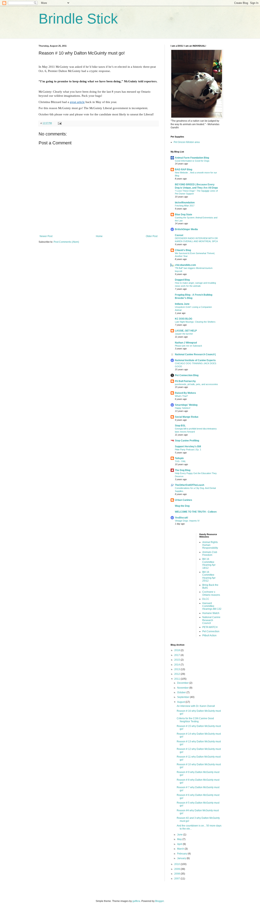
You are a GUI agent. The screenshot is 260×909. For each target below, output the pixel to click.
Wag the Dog (182, 505)
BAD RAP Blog (183, 169)
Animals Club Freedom (209, 553)
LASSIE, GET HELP (186, 330)
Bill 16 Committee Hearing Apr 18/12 (209, 563)
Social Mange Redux (186, 416)
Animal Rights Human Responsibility (210, 545)
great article (77, 102)
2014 (177, 664)
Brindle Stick (78, 19)
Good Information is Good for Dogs (192, 161)
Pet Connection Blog (186, 375)
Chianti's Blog (183, 250)
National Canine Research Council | (195, 354)
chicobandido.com (185, 265)
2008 (177, 873)
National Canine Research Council (211, 620)
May (179, 839)
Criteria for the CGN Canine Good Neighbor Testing (195, 720)
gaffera (136, 901)
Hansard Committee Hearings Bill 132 (211, 606)
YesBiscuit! (181, 517)
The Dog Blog (182, 470)
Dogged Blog (182, 279)
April (180, 844)
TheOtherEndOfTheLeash (189, 485)
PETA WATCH (210, 627)
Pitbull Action (209, 635)
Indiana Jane (182, 304)
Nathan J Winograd (186, 342)
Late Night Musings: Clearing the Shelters (195, 322)
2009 (177, 869)
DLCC (205, 599)
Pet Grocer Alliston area (187, 142)
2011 (177, 678)
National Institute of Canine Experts (195, 360)
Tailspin (179, 458)
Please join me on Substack (188, 345)
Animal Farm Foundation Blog (192, 157)
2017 (177, 655)
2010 (177, 864)
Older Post (151, 236)
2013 (177, 669)
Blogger (159, 901)
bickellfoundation (185, 202)
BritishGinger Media (186, 229)
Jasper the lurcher (184, 334)
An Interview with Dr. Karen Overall (196, 706)
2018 (177, 650)
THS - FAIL (180, 461)
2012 (177, 674)
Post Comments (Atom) (66, 241)
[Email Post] (59, 123)
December (183, 682)
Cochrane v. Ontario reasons (211, 593)
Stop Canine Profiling (187, 440)
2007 (177, 878)
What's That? (181, 396)
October (181, 692)
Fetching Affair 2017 (184, 205)
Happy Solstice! (182, 408)
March (181, 848)
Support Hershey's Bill (188, 446)
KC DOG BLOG (183, 318)
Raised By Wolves (185, 393)
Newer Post (46, 236)
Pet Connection (210, 631)
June (180, 834)
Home (99, 236)
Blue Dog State (183, 214)
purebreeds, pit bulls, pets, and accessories (196, 384)
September (183, 697)
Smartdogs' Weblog (186, 405)
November (183, 687)
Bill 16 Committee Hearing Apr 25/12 (209, 576)
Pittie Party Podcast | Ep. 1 (188, 449)
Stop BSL (180, 425)
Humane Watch (210, 613)
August (181, 702)
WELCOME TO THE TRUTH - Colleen (196, 511)
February (182, 853)
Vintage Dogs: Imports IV (187, 520)
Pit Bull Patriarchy (185, 381)
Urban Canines (183, 500)
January (182, 858)
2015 (177, 659)
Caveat (179, 235)
